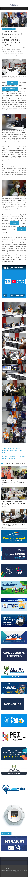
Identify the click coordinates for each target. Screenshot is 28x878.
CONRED (13, 49)
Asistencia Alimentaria (6, 49)
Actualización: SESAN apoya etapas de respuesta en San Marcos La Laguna (13, 481)
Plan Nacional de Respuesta (10, 55)
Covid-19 (12, 82)
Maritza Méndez (19, 53)
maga (8, 53)
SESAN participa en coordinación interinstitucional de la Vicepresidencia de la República (13, 503)
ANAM (23, 47)
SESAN (23, 55)
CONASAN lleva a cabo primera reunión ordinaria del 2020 (14, 525)
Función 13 (14, 51)
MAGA (21, 229)
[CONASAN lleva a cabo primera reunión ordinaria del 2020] (14, 510)
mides (3, 55)
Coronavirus (4, 51)
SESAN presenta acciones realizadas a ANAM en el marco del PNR (13, 457)
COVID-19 (5, 28)
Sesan (12, 47)
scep (20, 55)
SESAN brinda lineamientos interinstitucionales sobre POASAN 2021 (12, 451)
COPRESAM (18, 49)
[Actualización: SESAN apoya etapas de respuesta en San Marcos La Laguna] (14, 466)
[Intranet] (14, 836)
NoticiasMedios (12, 28)
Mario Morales (13, 53)
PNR (18, 55)
